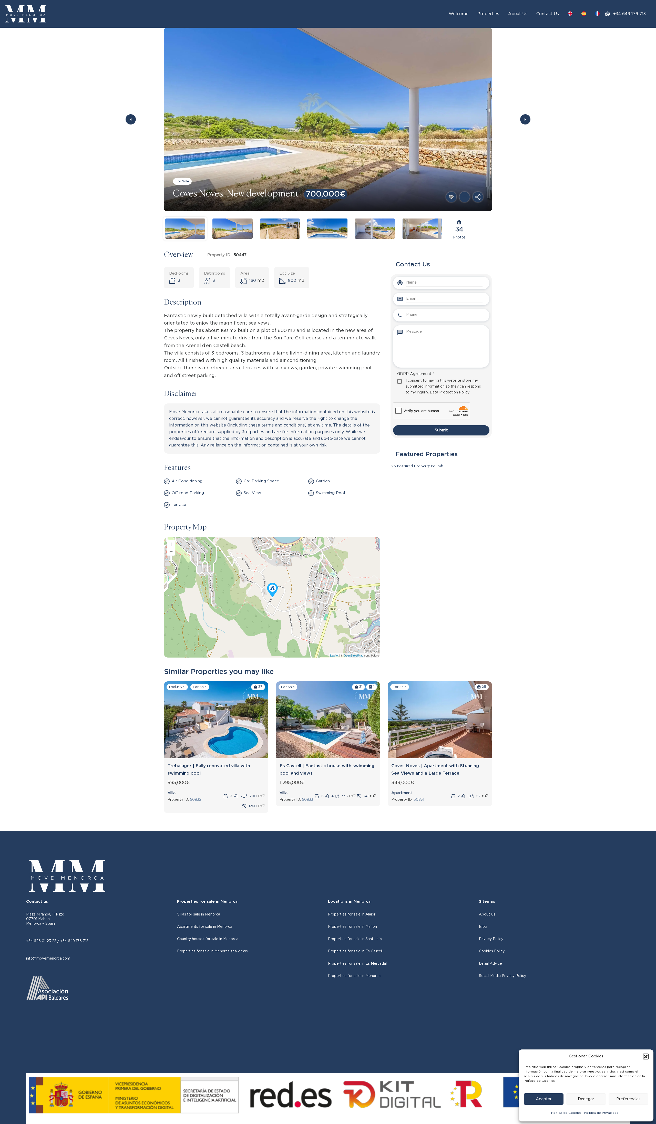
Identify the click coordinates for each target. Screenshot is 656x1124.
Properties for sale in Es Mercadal (357, 963)
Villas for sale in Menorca (198, 914)
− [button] (171, 551)
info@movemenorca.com (48, 958)
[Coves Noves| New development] (272, 590)
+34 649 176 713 (629, 14)
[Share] (478, 197)
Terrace (179, 505)
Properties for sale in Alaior (351, 914)
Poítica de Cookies (566, 1112)
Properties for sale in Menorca (354, 976)
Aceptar (544, 1099)
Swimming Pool (330, 493)
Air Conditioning (187, 481)
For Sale (182, 181)
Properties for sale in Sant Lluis (355, 939)
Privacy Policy (491, 939)
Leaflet (334, 655)
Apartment (401, 793)
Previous (131, 119)
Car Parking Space (261, 481)
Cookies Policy (492, 951)
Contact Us (547, 14)
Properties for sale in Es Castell (355, 951)
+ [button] (171, 544)
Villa (172, 793)
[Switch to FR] (597, 13)
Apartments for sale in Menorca (204, 927)
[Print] (464, 197)
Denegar (586, 1099)
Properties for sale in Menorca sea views (212, 951)
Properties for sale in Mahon (352, 927)
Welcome (458, 14)
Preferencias (628, 1099)
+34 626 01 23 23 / (43, 941)
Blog (483, 927)
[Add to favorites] (451, 197)
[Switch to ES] (583, 13)
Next (525, 119)
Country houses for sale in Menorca (207, 939)
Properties (488, 14)
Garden (323, 481)
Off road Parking (188, 493)
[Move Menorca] (25, 14)
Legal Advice (490, 963)
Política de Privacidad (601, 1112)
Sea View (252, 493)
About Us (517, 14)
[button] (645, 1056)
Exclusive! (177, 687)
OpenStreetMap (353, 655)
